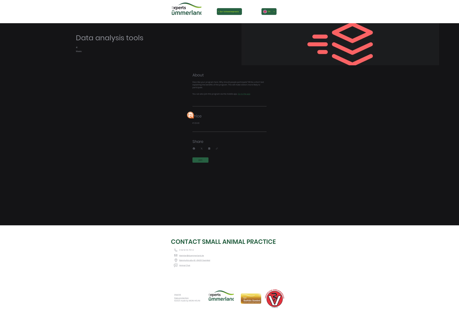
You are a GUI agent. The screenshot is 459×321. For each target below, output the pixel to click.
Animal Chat (184, 265)
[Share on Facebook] (193, 148)
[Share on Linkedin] (209, 148)
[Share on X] (201, 148)
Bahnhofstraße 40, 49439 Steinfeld (194, 260)
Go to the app (244, 94)
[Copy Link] (216, 148)
